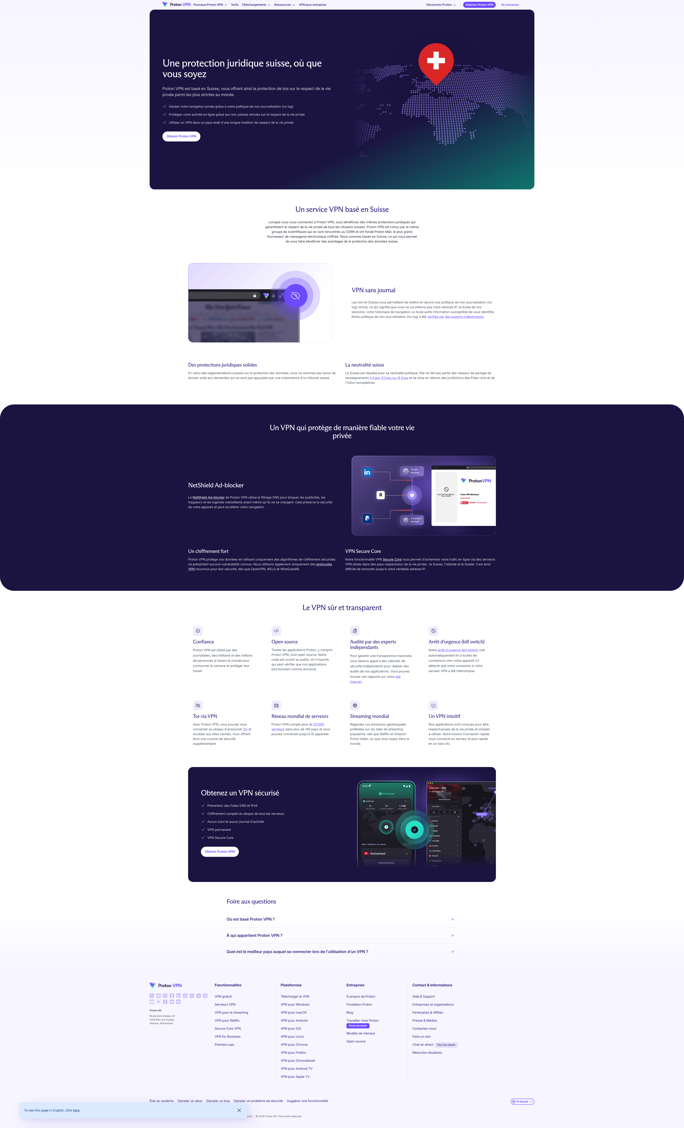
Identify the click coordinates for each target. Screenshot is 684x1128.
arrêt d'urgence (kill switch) (458, 650)
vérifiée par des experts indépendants (455, 317)
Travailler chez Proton (362, 1021)
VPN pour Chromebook (298, 1061)
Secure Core (392, 559)
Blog (349, 1013)
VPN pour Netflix (227, 1021)
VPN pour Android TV (297, 1069)
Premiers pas (224, 1045)
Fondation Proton (359, 1004)
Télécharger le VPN (295, 996)
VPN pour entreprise (312, 4)
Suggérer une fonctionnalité (307, 1101)
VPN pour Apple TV (295, 1077)
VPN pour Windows (295, 1004)
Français (522, 1101)
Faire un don (421, 1037)
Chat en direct (422, 1045)
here (76, 1110)
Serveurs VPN (225, 1004)
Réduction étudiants (427, 1053)
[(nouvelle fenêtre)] (152, 995)
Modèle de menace (360, 1033)
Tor (245, 729)
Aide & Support (423, 996)
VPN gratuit (223, 996)
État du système (161, 1101)
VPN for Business (228, 1037)
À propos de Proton (360, 996)
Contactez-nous (424, 1029)
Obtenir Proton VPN (181, 136)
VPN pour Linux (292, 1037)
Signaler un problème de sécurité (258, 1101)
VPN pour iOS (291, 1029)
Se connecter (510, 4)
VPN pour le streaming (231, 1013)
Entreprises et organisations (433, 1004)
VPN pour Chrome (294, 1045)
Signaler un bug (218, 1101)
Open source (356, 1041)
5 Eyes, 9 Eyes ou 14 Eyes (389, 378)
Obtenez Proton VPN (479, 4)
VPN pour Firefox (293, 1053)
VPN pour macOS (294, 1013)
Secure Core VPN (228, 1029)
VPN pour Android (294, 1021)
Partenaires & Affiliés (427, 1013)
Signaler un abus (189, 1101)
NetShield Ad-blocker (208, 497)
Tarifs (235, 4)
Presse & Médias (424, 1021)
